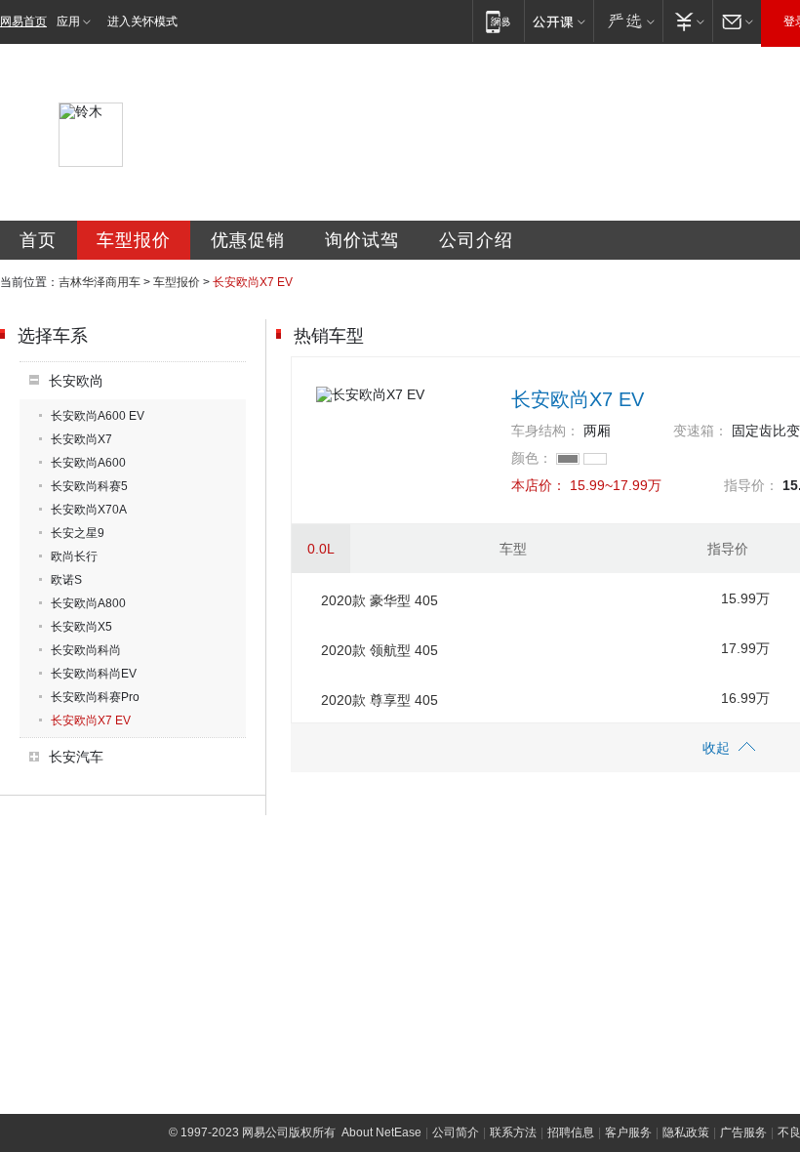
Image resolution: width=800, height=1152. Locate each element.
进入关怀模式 (142, 21)
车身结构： (545, 430)
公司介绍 (476, 240)
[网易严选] (627, 21)
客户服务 (628, 1132)
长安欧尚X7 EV (91, 720)
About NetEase (381, 1132)
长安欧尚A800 (88, 603)
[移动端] (498, 21)
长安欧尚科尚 (86, 650)
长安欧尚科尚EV (94, 673)
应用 (68, 21)
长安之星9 (77, 533)
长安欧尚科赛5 (89, 486)
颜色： (531, 458)
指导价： (751, 485)
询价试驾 (362, 240)
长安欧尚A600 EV (97, 416)
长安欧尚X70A (89, 509)
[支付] (687, 21)
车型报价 (134, 240)
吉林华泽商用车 (99, 282)
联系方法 (513, 1132)
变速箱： (700, 430)
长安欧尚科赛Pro (95, 697)
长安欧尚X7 (81, 439)
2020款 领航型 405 (379, 650)
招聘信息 (570, 1132)
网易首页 (23, 21)
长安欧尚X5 (81, 627)
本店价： (538, 485)
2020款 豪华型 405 (379, 600)
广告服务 (743, 1132)
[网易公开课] (558, 21)
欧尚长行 (74, 556)
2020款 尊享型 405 (379, 700)
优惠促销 (248, 240)
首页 (38, 240)
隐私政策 (685, 1132)
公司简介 (455, 1132)
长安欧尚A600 (88, 463)
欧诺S (66, 580)
